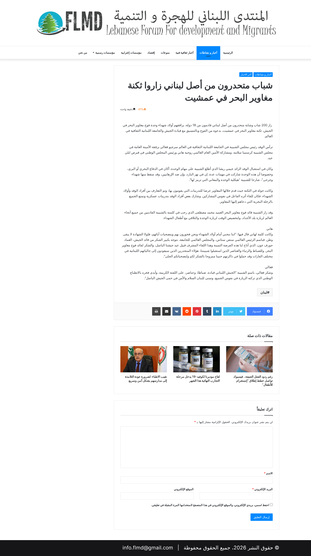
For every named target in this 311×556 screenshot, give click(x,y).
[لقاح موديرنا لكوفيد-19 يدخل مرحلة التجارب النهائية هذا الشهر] (196, 359)
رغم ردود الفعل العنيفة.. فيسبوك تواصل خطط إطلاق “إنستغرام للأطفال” (253, 380)
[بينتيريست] (197, 311)
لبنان (263, 292)
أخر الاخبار (246, 74)
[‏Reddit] (187, 311)
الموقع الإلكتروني (184, 489)
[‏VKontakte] (176, 311)
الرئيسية (228, 52)
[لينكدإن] (217, 311)
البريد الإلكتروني (262, 489)
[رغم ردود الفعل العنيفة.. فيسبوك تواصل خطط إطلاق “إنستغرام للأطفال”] (249, 359)
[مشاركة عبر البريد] (166, 311)
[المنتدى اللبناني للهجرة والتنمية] (155, 22)
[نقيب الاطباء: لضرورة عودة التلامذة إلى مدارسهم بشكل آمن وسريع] (143, 359)
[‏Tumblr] (207, 311)
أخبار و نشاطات (208, 52)
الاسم (268, 473)
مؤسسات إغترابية (131, 52)
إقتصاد (151, 52)
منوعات (165, 52)
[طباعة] (156, 311)
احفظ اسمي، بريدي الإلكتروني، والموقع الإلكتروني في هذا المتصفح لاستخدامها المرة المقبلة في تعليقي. (210, 505)
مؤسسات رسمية (105, 52)
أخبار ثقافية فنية (185, 52)
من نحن (82, 52)
